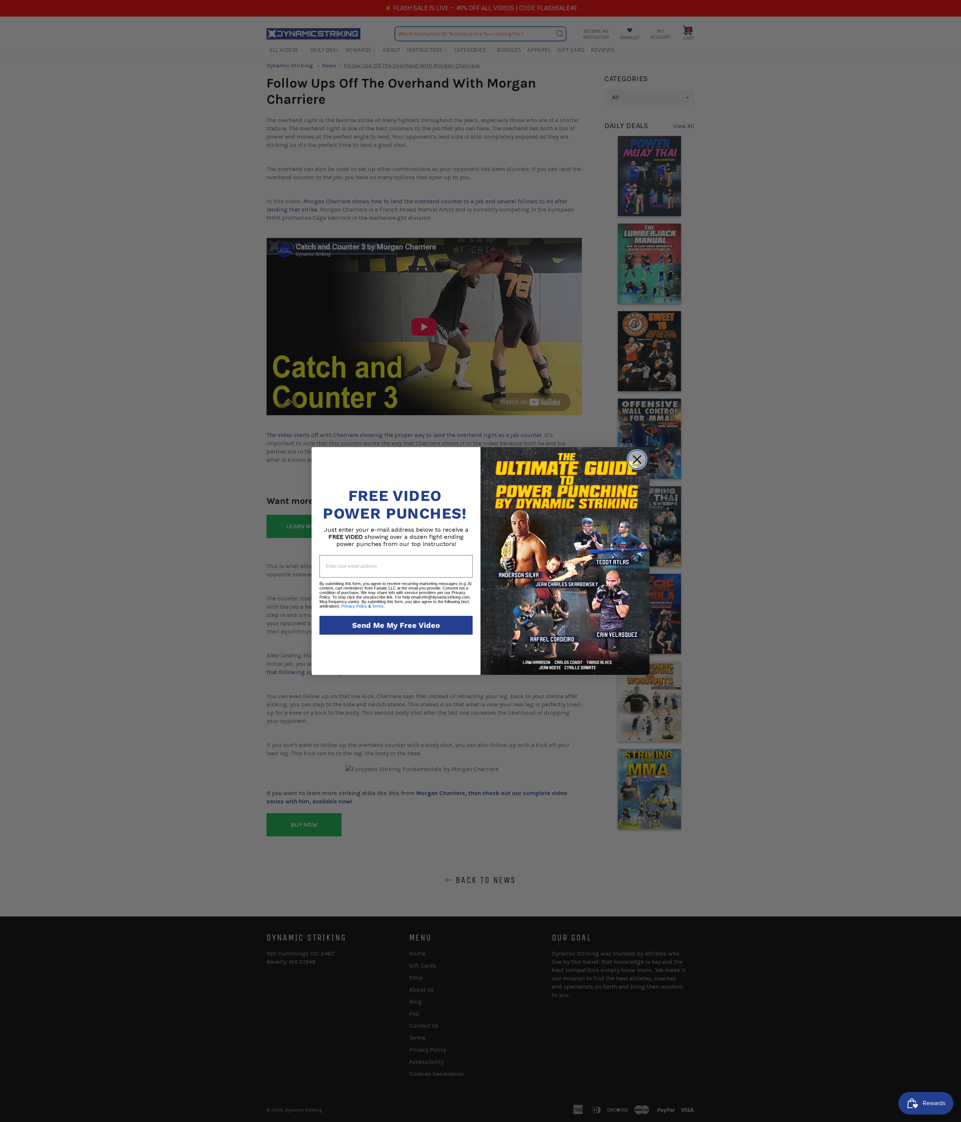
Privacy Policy (354, 606)
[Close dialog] (637, 459)
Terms (378, 606)
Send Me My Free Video (396, 625)
